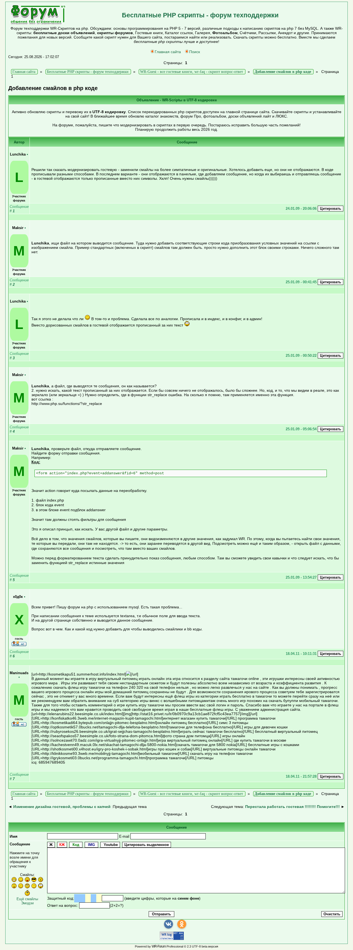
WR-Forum (159, 946)
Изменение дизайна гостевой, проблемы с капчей (62, 806)
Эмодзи (27, 903)
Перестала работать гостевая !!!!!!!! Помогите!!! (292, 806)
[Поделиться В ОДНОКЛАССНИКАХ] (181, 924)
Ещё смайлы (27, 899)
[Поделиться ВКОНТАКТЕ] (168, 924)
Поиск (194, 52)
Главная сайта (168, 52)
